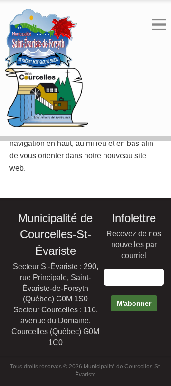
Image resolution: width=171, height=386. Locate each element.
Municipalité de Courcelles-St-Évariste (55, 234)
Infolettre (134, 218)
